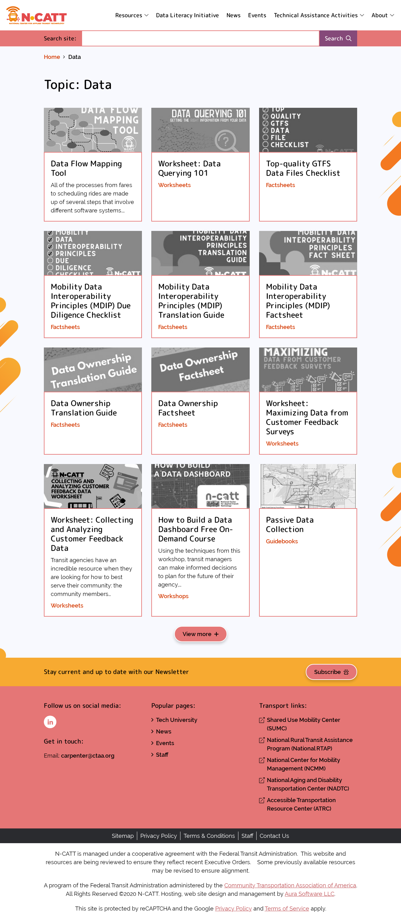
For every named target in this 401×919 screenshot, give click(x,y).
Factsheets (280, 185)
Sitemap (123, 836)
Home (52, 57)
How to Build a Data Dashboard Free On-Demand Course (195, 529)
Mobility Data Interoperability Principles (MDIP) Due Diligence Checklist (91, 300)
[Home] (36, 15)
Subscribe (327, 672)
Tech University (176, 720)
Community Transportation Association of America (290, 885)
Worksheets (174, 185)
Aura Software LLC (309, 893)
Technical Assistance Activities (316, 15)
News (234, 15)
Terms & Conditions (209, 836)
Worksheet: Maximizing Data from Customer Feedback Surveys (307, 417)
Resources (128, 15)
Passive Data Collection (290, 524)
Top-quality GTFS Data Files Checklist (303, 168)
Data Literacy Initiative (187, 15)
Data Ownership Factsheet (188, 408)
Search (334, 38)
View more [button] (197, 634)
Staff (162, 754)
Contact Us (274, 836)
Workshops (173, 596)
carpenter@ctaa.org (87, 755)
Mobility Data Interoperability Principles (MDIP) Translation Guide (191, 300)
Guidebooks (282, 541)
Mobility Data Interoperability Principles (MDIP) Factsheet (298, 300)
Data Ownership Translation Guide (84, 408)
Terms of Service (287, 908)
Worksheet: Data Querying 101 (189, 168)
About (380, 15)
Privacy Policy (158, 836)
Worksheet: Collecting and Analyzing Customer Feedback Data (92, 533)
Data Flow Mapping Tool (86, 168)
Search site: (62, 38)
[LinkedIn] (50, 722)
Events (257, 15)
